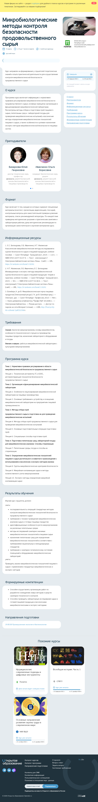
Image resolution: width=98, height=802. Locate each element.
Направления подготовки (78, 123)
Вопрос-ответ (57, 763)
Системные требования (61, 768)
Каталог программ (33, 763)
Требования (72, 110)
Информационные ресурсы (79, 106)
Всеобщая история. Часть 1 (67, 669)
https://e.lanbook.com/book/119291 (31, 287)
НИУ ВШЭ (24, 732)
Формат (70, 103)
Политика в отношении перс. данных (39, 780)
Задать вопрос (58, 765)
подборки (36, 3)
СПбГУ (59, 681)
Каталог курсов (31, 760)
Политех (23, 682)
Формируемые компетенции (79, 120)
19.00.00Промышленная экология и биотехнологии (25, 625)
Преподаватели (74, 100)
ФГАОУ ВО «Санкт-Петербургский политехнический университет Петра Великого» (84, 43)
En (83, 760)
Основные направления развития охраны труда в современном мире (28, 722)
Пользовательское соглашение (37, 778)
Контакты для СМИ (32, 773)
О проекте (56, 760)
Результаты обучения (76, 116)
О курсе (70, 97)
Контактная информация (34, 775)
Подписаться (50, 786)
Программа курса (74, 113)
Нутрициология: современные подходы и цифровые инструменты (28, 672)
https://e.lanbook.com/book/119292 (19, 264)
